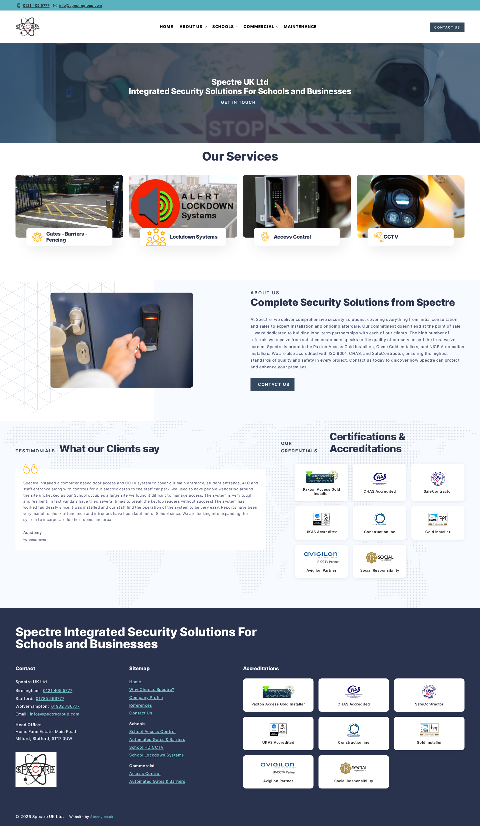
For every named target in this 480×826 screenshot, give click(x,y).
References (140, 705)
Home (166, 26)
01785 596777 (50, 698)
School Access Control (152, 731)
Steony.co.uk (101, 816)
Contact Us (140, 712)
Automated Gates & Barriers (157, 739)
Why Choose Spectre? (151, 689)
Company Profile (146, 697)
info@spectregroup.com (80, 5)
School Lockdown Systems (156, 754)
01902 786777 (65, 706)
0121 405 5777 (36, 5)
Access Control (144, 773)
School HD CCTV (146, 747)
